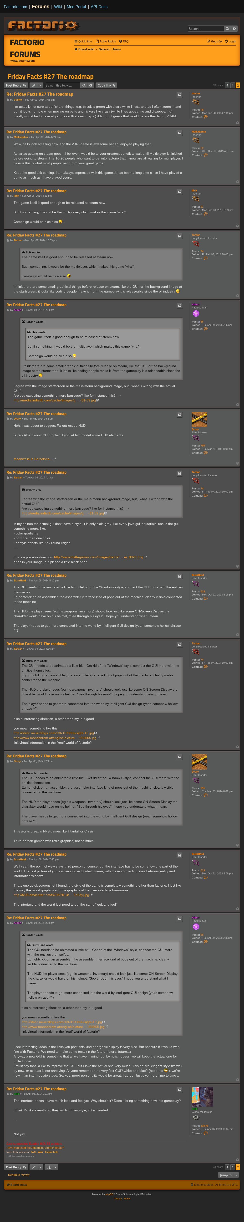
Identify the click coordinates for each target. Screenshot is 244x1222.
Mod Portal (76, 7)
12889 (204, 1125)
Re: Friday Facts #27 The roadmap (39, 94)
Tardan (196, 234)
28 (202, 109)
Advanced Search (43, 1148)
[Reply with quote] (180, 95)
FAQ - (34, 1152)
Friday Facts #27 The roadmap (51, 76)
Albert (195, 304)
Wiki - (41, 1152)
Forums (40, 6)
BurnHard (198, 575)
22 (202, 148)
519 (203, 591)
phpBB (109, 1194)
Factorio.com (15, 7)
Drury (195, 429)
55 (202, 321)
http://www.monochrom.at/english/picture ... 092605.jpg (55, 738)
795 (203, 445)
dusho (196, 93)
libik (194, 190)
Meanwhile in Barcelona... (33, 459)
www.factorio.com (22, 60)
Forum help (51, 1152)
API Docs (99, 7)
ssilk (195, 1108)
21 (202, 206)
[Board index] (44, 25)
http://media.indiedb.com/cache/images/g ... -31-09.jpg (55, 400)
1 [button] (233, 85)
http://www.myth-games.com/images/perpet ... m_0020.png (98, 557)
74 (202, 251)
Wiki (58, 7)
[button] (227, 85)
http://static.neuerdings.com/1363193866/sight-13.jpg (54, 733)
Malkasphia (199, 131)
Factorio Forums (27, 48)
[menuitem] (105, 41)
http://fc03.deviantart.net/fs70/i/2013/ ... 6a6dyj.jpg (51, 895)
